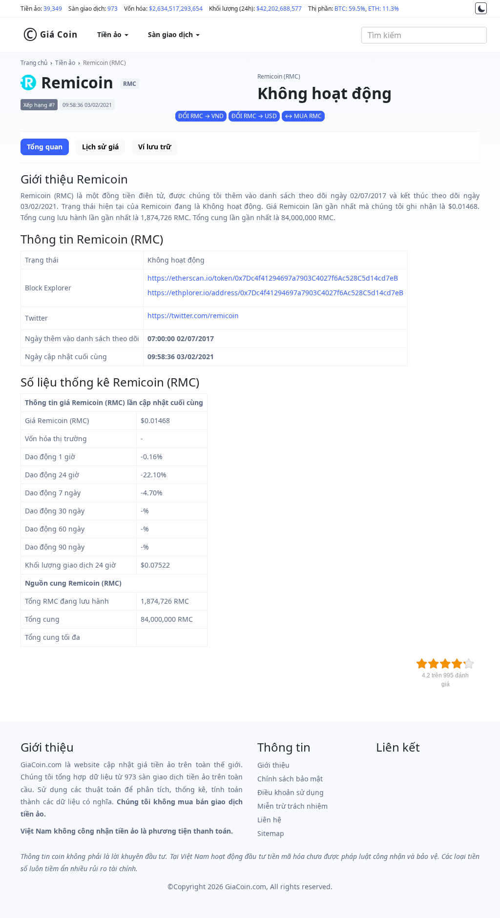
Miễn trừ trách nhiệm (292, 806)
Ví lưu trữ (154, 146)
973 (112, 8)
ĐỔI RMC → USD (254, 116)
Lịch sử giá (100, 146)
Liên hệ (269, 819)
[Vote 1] (422, 664)
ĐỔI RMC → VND (201, 116)
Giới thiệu (273, 765)
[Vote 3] (445, 664)
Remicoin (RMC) (104, 63)
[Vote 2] (433, 664)
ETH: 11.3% (383, 8)
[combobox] (424, 35)
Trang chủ (34, 63)
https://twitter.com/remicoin (193, 315)
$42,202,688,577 (279, 8)
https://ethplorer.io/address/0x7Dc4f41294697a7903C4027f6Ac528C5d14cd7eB (275, 292)
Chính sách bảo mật (290, 778)
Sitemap (270, 833)
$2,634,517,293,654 (176, 8)
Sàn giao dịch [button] (171, 34)
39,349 (52, 8)
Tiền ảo (65, 63)
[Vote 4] (457, 664)
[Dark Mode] (481, 8)
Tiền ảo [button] (110, 34)
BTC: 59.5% (349, 8)
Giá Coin (50, 34)
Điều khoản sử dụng (290, 792)
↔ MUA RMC (303, 116)
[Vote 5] (469, 664)
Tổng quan (44, 146)
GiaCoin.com (245, 886)
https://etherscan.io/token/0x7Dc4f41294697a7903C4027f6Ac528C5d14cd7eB (272, 278)
